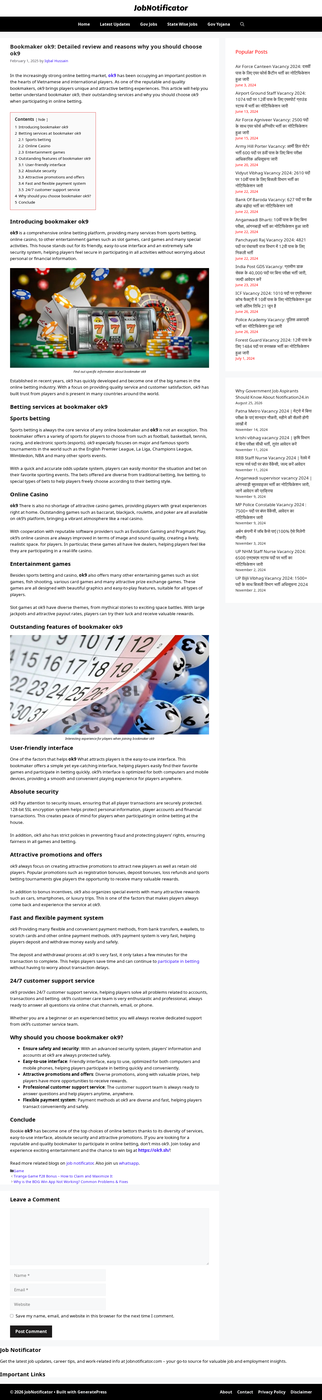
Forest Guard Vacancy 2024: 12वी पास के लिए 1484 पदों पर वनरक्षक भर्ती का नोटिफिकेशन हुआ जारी (273, 346)
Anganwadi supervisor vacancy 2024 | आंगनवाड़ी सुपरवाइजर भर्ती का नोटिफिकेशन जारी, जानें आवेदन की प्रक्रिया (273, 484)
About (226, 1392)
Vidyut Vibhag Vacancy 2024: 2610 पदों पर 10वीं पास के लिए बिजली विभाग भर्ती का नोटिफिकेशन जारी (272, 179)
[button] (242, 24)
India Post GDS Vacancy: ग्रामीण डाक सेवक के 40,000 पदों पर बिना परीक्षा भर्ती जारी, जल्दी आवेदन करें (271, 273)
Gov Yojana (219, 24)
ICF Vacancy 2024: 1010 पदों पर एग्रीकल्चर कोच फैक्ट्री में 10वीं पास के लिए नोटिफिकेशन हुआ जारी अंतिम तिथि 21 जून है (273, 299)
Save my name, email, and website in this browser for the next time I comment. (95, 1316)
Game (19, 1170)
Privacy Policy (272, 1392)
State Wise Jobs (182, 24)
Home (84, 24)
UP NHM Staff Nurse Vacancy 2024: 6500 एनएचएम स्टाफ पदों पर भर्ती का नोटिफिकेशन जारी (270, 557)
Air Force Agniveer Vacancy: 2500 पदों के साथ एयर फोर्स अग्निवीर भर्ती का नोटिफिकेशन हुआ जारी (271, 126)
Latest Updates (115, 24)
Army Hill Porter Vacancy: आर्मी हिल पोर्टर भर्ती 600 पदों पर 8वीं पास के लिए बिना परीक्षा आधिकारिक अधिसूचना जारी (272, 152)
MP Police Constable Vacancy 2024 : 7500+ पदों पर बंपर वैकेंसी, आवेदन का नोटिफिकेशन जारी (270, 511)
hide (41, 119)
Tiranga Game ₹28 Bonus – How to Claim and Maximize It (63, 1176)
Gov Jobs (148, 24)
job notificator (79, 1163)
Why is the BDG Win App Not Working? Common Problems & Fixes (71, 1181)
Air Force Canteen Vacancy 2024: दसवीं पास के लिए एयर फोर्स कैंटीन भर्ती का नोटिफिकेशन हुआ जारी (272, 72)
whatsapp (129, 1163)
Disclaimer (301, 1392)
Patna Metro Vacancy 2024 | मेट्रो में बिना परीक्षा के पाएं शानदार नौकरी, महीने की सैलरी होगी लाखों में (273, 417)
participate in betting (178, 961)
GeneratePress (92, 1392)
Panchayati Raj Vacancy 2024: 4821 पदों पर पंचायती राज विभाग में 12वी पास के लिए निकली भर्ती (270, 246)
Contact (245, 1392)
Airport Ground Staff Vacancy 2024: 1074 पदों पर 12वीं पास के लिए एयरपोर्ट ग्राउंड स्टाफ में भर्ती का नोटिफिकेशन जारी (271, 99)
